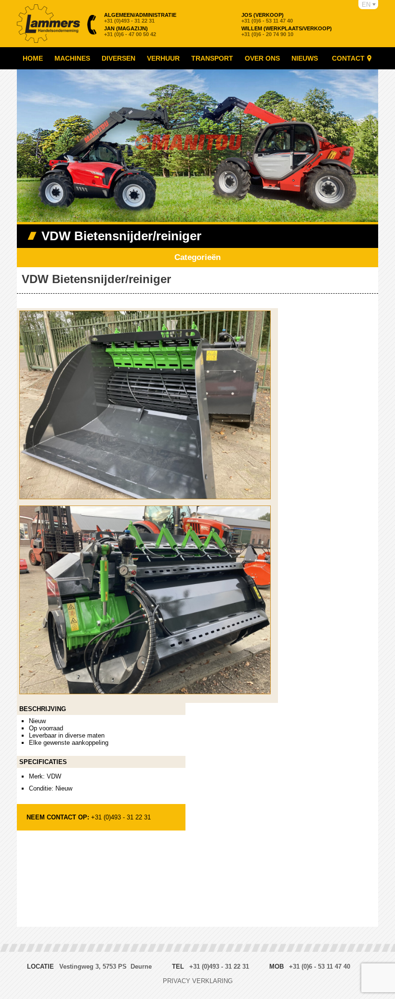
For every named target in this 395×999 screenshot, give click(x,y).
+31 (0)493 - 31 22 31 (140, 18)
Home (33, 58)
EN (366, 4)
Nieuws (304, 58)
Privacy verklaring (198, 981)
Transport (212, 58)
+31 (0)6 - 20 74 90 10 (286, 31)
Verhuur (163, 58)
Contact (348, 58)
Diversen (118, 58)
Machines (72, 58)
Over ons (262, 58)
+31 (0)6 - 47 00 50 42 (130, 31)
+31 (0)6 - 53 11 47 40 (267, 18)
